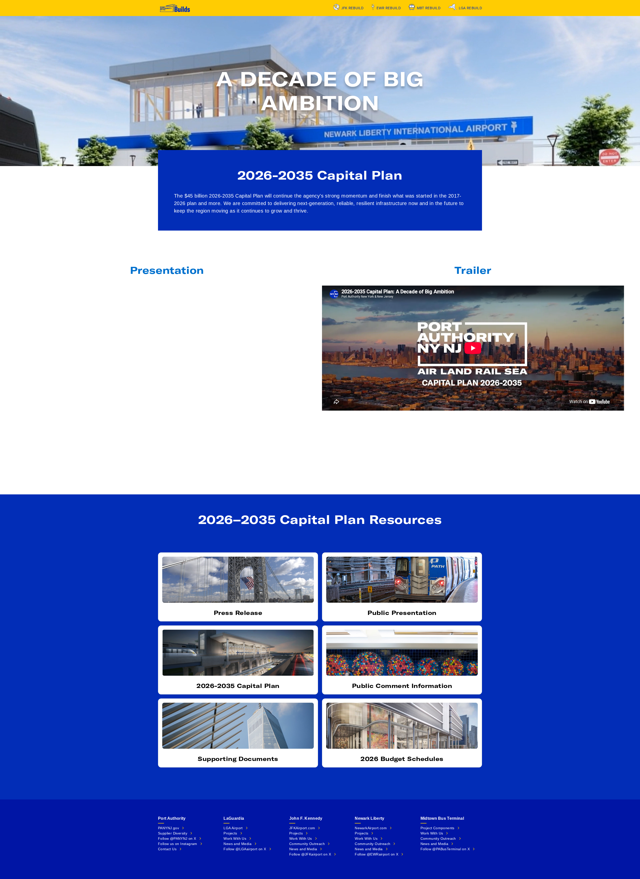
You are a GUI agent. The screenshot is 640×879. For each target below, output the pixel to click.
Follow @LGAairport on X (245, 849)
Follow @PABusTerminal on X (445, 849)
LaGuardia (234, 818)
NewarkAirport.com (371, 828)
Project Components (437, 828)
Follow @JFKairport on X (310, 854)
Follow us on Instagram (177, 844)
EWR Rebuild (388, 8)
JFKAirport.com (302, 828)
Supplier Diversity (172, 833)
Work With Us (235, 838)
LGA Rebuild (470, 8)
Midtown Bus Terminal (442, 818)
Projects (230, 833)
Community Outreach (307, 844)
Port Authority (172, 818)
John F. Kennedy (305, 818)
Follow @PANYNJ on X (177, 838)
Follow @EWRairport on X (376, 854)
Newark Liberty (369, 818)
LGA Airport (233, 828)
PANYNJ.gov (168, 828)
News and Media (238, 844)
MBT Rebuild (428, 8)
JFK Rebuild (353, 8)
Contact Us (167, 849)
